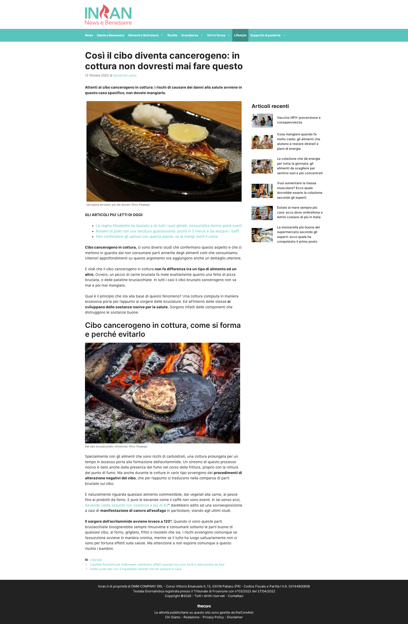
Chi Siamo (172, 617)
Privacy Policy (213, 617)
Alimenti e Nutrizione (143, 35)
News (89, 35)
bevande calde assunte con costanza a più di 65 (126, 505)
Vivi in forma (216, 35)
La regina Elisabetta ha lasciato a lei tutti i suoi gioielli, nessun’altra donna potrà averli (169, 226)
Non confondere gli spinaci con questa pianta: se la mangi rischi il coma (157, 236)
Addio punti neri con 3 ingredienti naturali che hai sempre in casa (135, 569)
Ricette (172, 35)
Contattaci (235, 596)
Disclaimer (235, 617)
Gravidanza (189, 35)
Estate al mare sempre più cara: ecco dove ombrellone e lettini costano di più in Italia (300, 212)
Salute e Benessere (110, 35)
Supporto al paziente (265, 35)
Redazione (192, 617)
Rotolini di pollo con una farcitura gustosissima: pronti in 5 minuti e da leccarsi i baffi (167, 231)
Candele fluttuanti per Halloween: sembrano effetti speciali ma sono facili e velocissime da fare (157, 564)
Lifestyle (240, 35)
